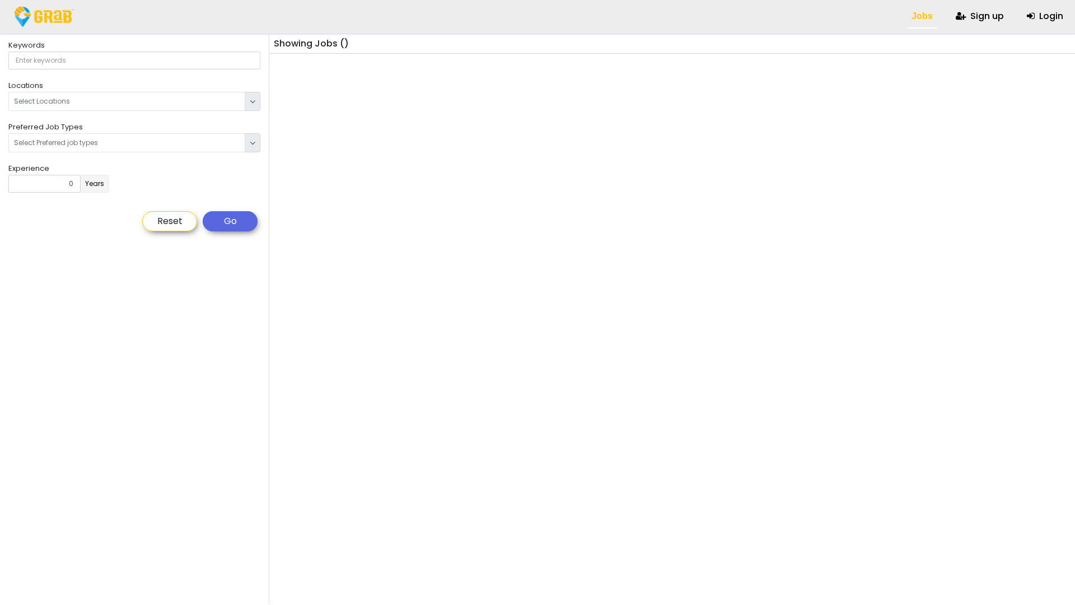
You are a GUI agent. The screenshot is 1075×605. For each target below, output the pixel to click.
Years (94, 183)
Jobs (921, 16)
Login (1050, 16)
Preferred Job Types (45, 127)
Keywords (26, 45)
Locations (25, 85)
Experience (28, 168)
